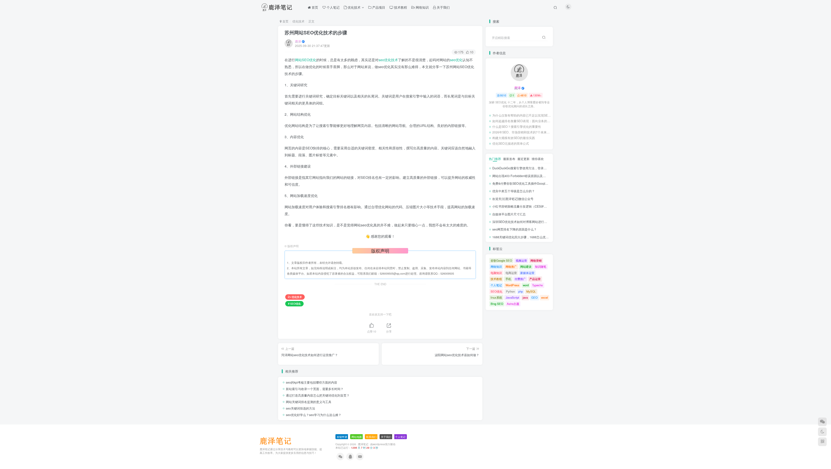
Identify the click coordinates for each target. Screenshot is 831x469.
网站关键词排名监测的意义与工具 (308, 402)
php (520, 291)
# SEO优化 (294, 303)
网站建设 (525, 266)
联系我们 (371, 437)
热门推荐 (495, 159)
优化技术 (298, 21)
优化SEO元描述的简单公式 (510, 143)
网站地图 (356, 437)
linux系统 (496, 297)
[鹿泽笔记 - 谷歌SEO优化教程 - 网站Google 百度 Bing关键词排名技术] (277, 441)
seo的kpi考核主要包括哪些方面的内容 (311, 382)
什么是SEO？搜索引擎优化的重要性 (516, 126)
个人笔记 (496, 285)
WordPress (512, 285)
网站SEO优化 (305, 59)
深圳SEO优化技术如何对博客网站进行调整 (521, 221)
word (526, 285)
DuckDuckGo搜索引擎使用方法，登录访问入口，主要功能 (531, 168)
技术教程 (496, 279)
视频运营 (521, 260)
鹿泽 (298, 41)
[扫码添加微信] (822, 422)
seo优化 (456, 59)
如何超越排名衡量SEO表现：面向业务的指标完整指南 (521, 121)
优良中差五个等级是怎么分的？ (513, 191)
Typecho (537, 285)
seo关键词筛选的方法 (300, 408)
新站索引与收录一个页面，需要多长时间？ (314, 389)
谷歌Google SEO (501, 260)
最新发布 (509, 159)
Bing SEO (497, 304)
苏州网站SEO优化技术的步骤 (316, 32)
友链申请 (342, 437)
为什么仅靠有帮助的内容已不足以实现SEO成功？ (521, 115)
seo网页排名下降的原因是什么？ (514, 229)
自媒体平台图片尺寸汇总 (509, 214)
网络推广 (511, 266)
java (525, 297)
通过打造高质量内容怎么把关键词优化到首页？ (317, 395)
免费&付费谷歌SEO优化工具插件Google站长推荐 (525, 183)
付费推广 (520, 279)
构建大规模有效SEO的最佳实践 (513, 138)
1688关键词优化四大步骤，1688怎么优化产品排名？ (528, 237)
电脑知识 (496, 273)
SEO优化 (496, 291)
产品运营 (535, 279)
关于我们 (386, 437)
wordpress (379, 444)
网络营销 (536, 260)
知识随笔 (540, 266)
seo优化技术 (388, 59)
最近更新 (523, 159)
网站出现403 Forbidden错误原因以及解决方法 (523, 176)
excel (544, 297)
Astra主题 (513, 304)
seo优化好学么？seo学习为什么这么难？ (313, 415)
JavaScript (512, 297)
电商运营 (511, 273)
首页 (285, 21)
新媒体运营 (527, 273)
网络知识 (496, 266)
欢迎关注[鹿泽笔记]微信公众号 (512, 199)
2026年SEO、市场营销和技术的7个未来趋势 (521, 132)
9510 (503, 95)
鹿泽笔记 (363, 444)
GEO (534, 297)
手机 (508, 279)
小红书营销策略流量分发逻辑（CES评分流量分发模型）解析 (533, 206)
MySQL (531, 291)
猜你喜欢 (538, 159)
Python (510, 291)
